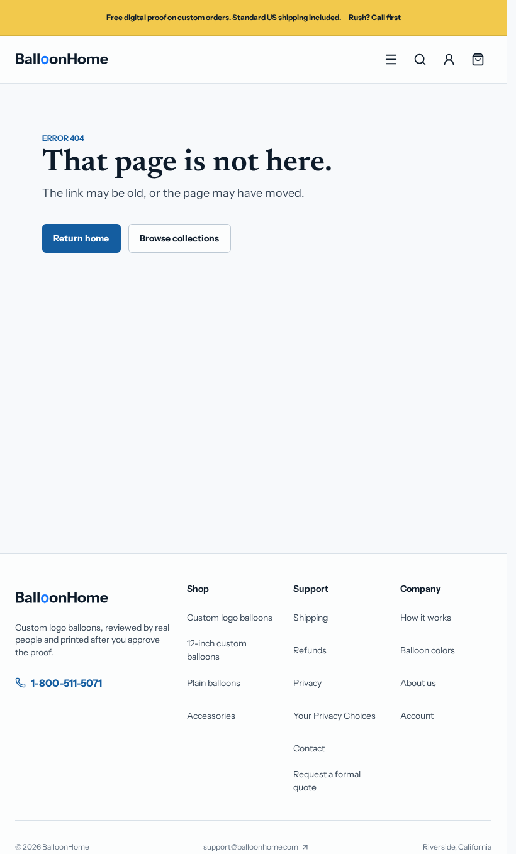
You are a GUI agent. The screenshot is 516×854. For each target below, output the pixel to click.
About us (418, 683)
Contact (309, 748)
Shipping (310, 617)
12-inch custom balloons (217, 650)
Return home (81, 238)
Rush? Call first (375, 17)
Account (417, 715)
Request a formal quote (327, 780)
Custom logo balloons (229, 617)
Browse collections (179, 238)
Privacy (307, 683)
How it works (425, 617)
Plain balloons (213, 683)
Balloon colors (427, 650)
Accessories (211, 715)
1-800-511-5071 (66, 683)
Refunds (310, 650)
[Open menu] (391, 60)
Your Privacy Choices (334, 715)
